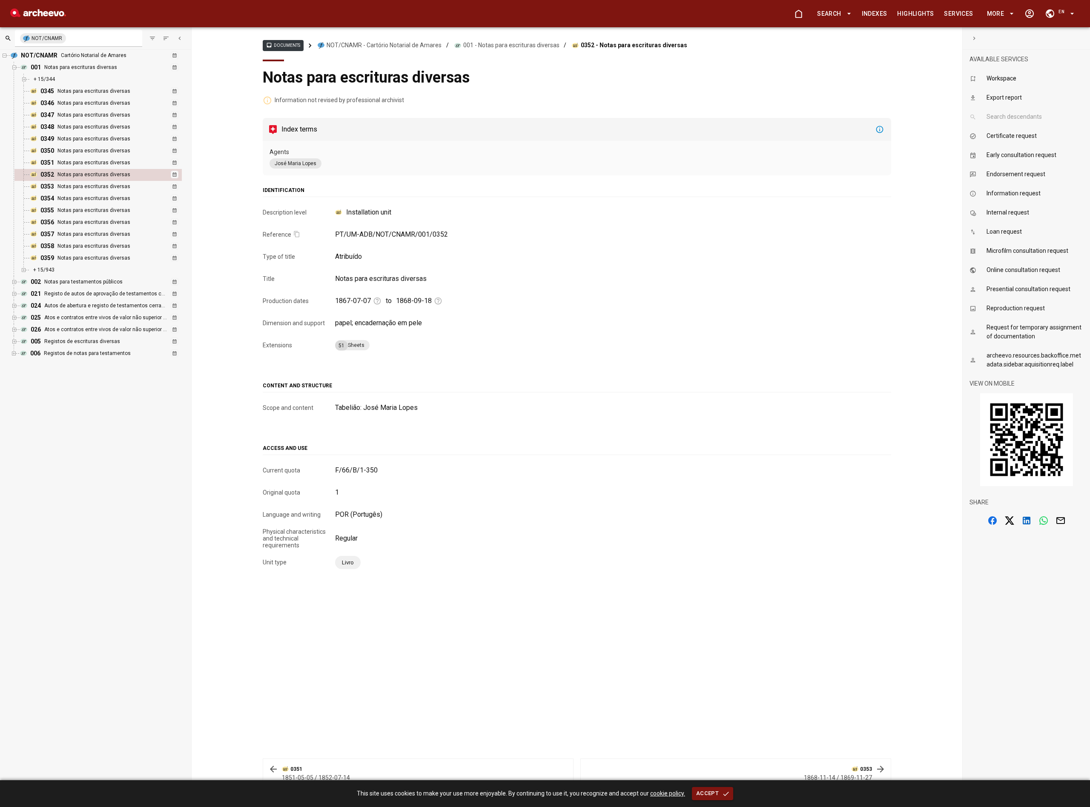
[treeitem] (107, 175)
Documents (283, 45)
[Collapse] (179, 38)
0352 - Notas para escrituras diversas (634, 45)
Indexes (874, 13)
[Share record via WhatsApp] (1043, 520)
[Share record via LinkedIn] (1026, 520)
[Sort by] (152, 38)
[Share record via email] (1060, 520)
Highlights (915, 13)
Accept (707, 793)
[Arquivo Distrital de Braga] (38, 15)
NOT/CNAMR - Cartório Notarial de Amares (384, 45)
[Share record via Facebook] (992, 520)
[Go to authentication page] (1029, 13)
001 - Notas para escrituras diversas (511, 45)
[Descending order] (166, 38)
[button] (832, 14)
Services (958, 13)
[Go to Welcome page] (798, 13)
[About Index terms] (879, 129)
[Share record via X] (1009, 520)
